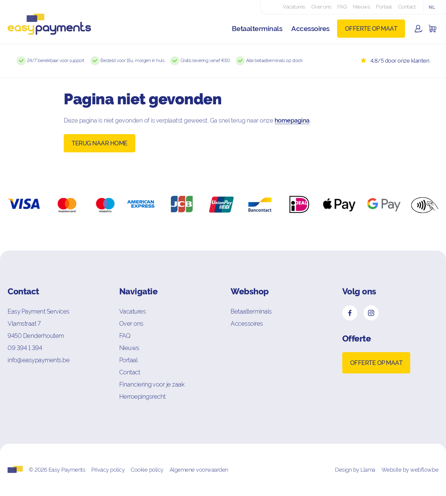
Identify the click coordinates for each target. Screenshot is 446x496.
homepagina (292, 120)
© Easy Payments (57, 470)
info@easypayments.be (38, 359)
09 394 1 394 (25, 347)
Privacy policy (108, 470)
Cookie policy (147, 470)
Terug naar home (99, 143)
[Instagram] (371, 313)
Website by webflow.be (410, 470)
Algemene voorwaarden (199, 470)
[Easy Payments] (45, 28)
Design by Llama (355, 470)
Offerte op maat (371, 28)
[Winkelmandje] (432, 28)
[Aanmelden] (419, 28)
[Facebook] (349, 313)
